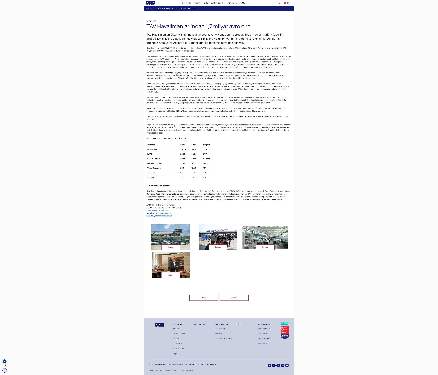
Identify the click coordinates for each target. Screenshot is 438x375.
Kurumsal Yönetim (178, 349)
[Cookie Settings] (4, 361)
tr (288, 3)
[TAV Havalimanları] (159, 325)
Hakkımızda (186, 3)
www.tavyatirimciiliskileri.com (159, 216)
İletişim (175, 354)
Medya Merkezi (243, 3)
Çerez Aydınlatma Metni (180, 364)
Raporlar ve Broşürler (264, 329)
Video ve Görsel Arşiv (264, 339)
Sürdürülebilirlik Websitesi (223, 339)
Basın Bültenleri (263, 334)
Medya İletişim (262, 344)
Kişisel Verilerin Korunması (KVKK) (160, 364)
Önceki (204, 298)
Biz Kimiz (176, 329)
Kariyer (231, 3)
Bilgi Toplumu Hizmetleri (208, 364)
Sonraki (234, 298)
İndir (171, 247)
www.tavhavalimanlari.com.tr (158, 213)
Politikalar (218, 334)
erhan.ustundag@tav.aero (157, 210)
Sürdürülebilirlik (218, 3)
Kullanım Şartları (194, 364)
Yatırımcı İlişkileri (201, 3)
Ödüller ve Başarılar (179, 334)
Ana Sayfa (150, 8)
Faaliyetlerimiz (177, 344)
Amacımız (176, 339)
